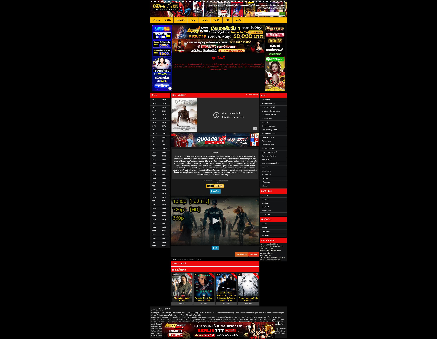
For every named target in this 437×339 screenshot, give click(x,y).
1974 (164, 197)
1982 (164, 182)
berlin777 (265, 235)
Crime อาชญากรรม (268, 126)
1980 (164, 186)
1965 (154, 216)
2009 (154, 133)
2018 (164, 115)
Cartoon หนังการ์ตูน (269, 156)
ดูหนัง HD (199, 208)
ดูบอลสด (265, 195)
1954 (164, 234)
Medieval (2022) (179, 95)
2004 (164, 141)
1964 (164, 216)
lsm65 (264, 224)
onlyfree (265, 199)
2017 (154, 118)
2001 (154, 148)
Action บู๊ (255, 95)
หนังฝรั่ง (216, 20)
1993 (154, 163)
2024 (164, 103)
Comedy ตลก (267, 118)
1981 (153, 186)
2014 (164, 122)
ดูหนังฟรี (168, 264)
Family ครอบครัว (268, 145)
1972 (164, 201)
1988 (164, 171)
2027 (154, 100)
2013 (154, 126)
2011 (153, 130)
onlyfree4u (266, 214)
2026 (164, 100)
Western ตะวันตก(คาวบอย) (271, 111)
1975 (154, 197)
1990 (164, 167)
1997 (154, 156)
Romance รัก (266, 141)
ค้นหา (282, 14)
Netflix (167, 20)
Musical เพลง (266, 160)
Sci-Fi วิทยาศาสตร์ (268, 107)
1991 (153, 167)
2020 (164, 111)
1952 (164, 238)
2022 (164, 107)
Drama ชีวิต (266, 100)
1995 (154, 160)
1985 (154, 178)
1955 (154, 234)
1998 (164, 152)
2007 (154, 137)
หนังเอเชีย (180, 20)
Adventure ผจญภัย (269, 133)
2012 (164, 126)
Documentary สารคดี (269, 130)
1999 (154, 152)
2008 (164, 133)
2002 (164, 145)
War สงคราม (266, 171)
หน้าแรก (156, 20)
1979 (154, 190)
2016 (164, 118)
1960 (164, 223)
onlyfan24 (265, 203)
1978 (164, 190)
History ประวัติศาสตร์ (269, 152)
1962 (164, 220)
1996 (164, 156)
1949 (154, 246)
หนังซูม (193, 20)
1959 (154, 227)
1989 (154, 171)
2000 (164, 148)
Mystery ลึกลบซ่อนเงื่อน (270, 163)
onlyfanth (265, 207)
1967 (154, 212)
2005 (154, 141)
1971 (153, 205)
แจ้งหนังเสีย (254, 203)
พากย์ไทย (215, 191)
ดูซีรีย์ (227, 20)
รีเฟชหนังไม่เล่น (241, 203)
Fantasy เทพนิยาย (268, 137)
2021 (154, 111)
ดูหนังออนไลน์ (207, 181)
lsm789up (265, 231)
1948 (164, 246)
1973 (154, 201)
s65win (264, 227)
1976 (164, 193)
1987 (154, 175)
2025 (154, 103)
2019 (154, 115)
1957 (154, 231)
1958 (164, 227)
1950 (164, 242)
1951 (153, 242)
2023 (154, 107)
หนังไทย (204, 20)
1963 (154, 220)
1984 (164, 178)
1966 (164, 212)
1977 (154, 193)
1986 (164, 175)
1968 (164, 208)
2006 (164, 137)
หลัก (215, 197)
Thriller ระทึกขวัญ (268, 148)
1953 (154, 238)
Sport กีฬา (265, 167)
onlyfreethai (266, 210)
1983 (154, 182)
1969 (154, 208)
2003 (154, 145)
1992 (164, 163)
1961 (153, 223)
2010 (164, 130)
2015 (154, 122)
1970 (164, 205)
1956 (164, 231)
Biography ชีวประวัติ (269, 115)
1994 (164, 160)
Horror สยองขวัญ (268, 103)
